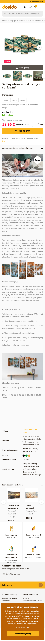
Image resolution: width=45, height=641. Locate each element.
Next (39, 47)
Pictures (22, 20)
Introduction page (9, 20)
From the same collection (12, 485)
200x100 (22, 100)
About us (26, 598)
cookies (27, 616)
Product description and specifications (17, 148)
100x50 (6, 100)
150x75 (14, 100)
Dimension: (7, 95)
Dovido (5, 141)
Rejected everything (22, 627)
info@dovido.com (13, 574)
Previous (3, 502)
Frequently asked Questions (32, 601)
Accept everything (23, 633)
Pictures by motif (34, 20)
